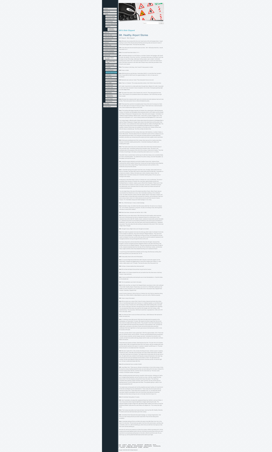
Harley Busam (110, 70)
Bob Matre (109, 92)
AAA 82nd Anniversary (112, 29)
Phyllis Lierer (110, 87)
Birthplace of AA (110, 19)
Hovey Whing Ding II (109, 52)
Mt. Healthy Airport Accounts (109, 58)
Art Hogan (109, 82)
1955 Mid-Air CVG (109, 37)
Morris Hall (107, 55)
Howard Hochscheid (111, 80)
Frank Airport (108, 106)
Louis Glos (109, 77)
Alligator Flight (108, 45)
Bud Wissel (109, 101)
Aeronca (107, 42)
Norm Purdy (110, 98)
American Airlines (111, 16)
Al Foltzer (109, 75)
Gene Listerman (110, 90)
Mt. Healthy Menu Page (111, 62)
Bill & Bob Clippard (111, 72)
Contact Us (107, 11)
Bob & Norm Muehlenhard (110, 95)
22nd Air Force (108, 40)
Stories (106, 14)
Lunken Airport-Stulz (111, 24)
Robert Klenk (110, 85)
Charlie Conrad (110, 65)
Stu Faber (107, 103)
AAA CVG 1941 (108, 35)
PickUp (108, 26)
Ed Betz (109, 67)
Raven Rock (110, 21)
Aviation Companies (109, 50)
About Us (107, 32)
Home (106, 8)
